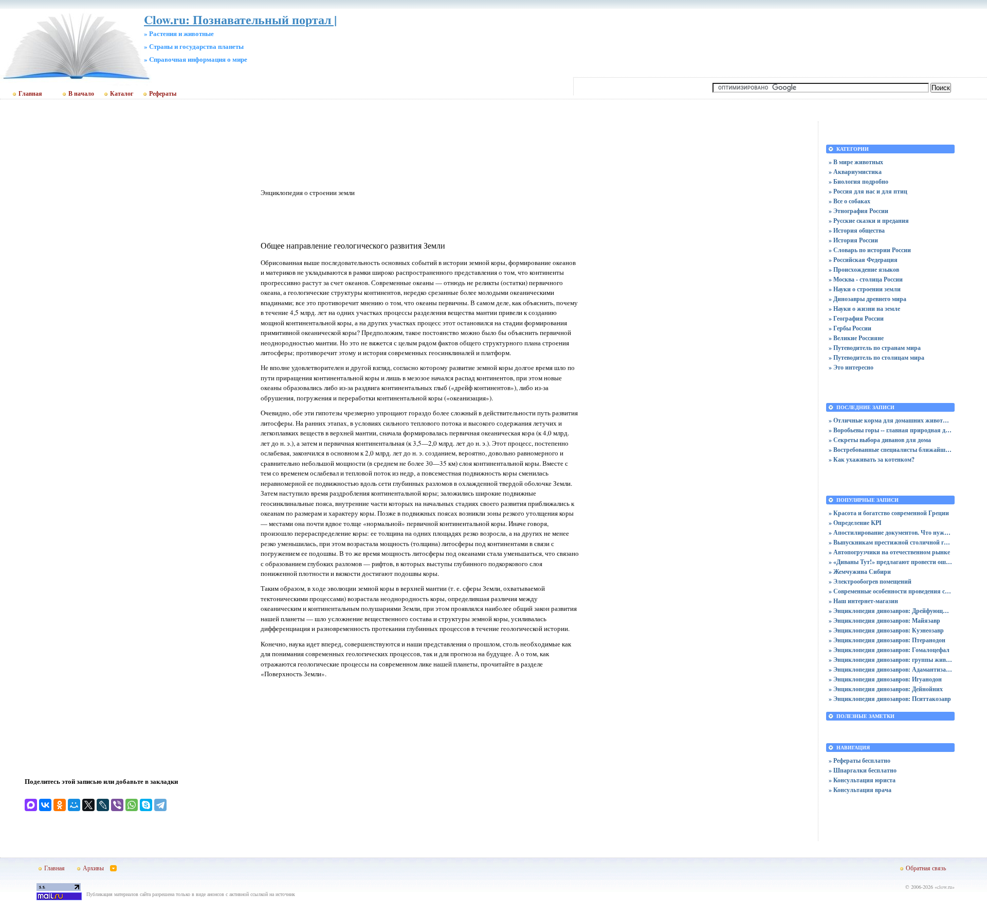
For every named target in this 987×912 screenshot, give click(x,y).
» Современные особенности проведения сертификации (890, 591)
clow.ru (944, 886)
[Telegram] (160, 805)
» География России (856, 318)
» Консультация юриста (862, 780)
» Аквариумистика (855, 171)
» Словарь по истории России (870, 249)
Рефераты (162, 93)
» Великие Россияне (856, 338)
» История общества (857, 230)
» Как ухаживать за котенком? (872, 459)
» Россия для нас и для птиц (868, 191)
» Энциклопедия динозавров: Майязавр (884, 620)
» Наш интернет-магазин (863, 601)
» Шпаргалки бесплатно (863, 770)
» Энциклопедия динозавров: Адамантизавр (890, 669)
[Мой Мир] (74, 805)
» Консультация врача (860, 789)
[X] (88, 805)
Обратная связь (926, 868)
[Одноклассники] (59, 805)
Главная (30, 93)
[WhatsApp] (131, 805)
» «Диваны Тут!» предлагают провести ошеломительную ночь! (890, 561)
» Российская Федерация (863, 259)
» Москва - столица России (866, 279)
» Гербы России (850, 328)
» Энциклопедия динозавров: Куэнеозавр (886, 630)
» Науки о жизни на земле (864, 308)
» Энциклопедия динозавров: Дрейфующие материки (890, 610)
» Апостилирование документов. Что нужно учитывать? (890, 532)
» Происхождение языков (864, 269)
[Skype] (146, 805)
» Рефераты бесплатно (859, 760)
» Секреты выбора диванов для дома (880, 439)
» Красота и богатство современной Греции (889, 512)
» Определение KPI (855, 522)
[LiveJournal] (103, 805)
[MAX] (31, 805)
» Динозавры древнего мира (867, 298)
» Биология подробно (858, 181)
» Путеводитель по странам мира (875, 347)
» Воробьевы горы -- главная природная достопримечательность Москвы (890, 430)
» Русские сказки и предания (869, 220)
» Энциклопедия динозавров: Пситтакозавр (890, 698)
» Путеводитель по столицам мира (876, 357)
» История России (853, 240)
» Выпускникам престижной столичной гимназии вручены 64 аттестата (890, 542)
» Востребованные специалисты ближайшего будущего (890, 449)
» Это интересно (851, 367)
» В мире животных (856, 161)
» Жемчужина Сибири (860, 571)
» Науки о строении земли (865, 289)
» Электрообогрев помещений (870, 581)
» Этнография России (858, 210)
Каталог (121, 93)
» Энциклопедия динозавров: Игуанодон (885, 679)
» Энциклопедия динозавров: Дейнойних (886, 689)
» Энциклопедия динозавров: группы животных (890, 659)
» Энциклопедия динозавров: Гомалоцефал (889, 649)
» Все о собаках (849, 201)
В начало (81, 93)
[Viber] (117, 805)
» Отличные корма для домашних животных (890, 420)
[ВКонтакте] (45, 805)
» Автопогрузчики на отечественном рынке (889, 552)
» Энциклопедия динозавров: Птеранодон (887, 640)
